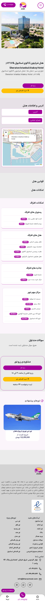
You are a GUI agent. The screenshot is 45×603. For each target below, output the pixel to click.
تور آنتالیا (40, 525)
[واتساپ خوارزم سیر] (23, 584)
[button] (35, 54)
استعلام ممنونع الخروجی (35, 551)
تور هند (17, 532)
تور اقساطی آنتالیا (14, 548)
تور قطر (17, 525)
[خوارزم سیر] (38, 471)
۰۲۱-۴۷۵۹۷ (33, 568)
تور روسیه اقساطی (14, 544)
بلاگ (41, 532)
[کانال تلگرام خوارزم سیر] (30, 584)
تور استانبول (39, 521)
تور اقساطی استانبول (13, 551)
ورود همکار (39, 536)
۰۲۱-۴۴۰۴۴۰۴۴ (32, 573)
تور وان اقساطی (15, 540)
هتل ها (30, 71)
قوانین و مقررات (37, 544)
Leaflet (37, 164)
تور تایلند (40, 529)
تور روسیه (17, 529)
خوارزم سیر (39, 71)
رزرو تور (33, 85)
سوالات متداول (38, 540)
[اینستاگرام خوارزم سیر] (16, 584)
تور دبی (17, 521)
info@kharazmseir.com (28, 579)
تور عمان (17, 536)
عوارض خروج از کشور (36, 548)
